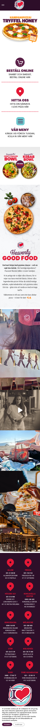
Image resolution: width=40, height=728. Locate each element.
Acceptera (7, 724)
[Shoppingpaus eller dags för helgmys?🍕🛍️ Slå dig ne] (20, 531)
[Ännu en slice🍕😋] (20, 491)
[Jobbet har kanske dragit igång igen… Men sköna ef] (20, 450)
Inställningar (18, 724)
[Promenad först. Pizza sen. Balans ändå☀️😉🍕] (20, 329)
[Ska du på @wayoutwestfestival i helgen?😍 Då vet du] (20, 410)
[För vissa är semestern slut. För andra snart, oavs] (20, 370)
